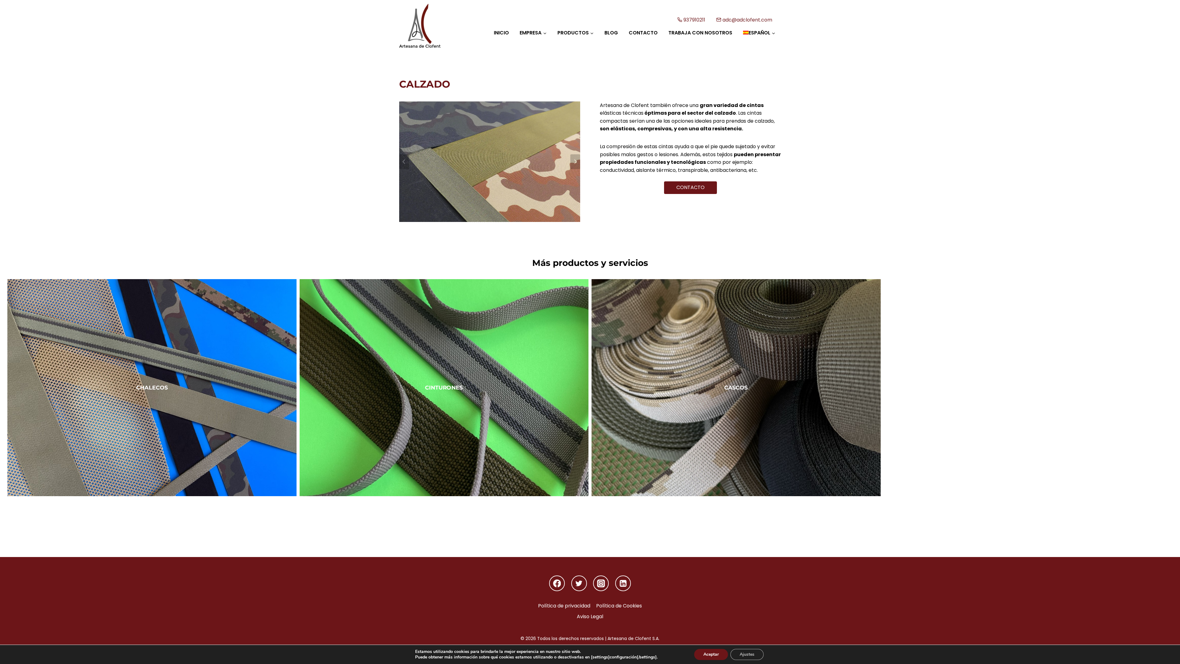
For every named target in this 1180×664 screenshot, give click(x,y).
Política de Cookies (619, 605)
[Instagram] (601, 583)
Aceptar (711, 654)
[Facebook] (557, 583)
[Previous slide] (404, 161)
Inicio (501, 32)
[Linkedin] (623, 583)
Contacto (643, 32)
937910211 (694, 19)
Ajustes (747, 654)
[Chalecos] (152, 387)
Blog (611, 32)
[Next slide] (575, 161)
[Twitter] (579, 583)
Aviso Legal (590, 616)
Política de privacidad (564, 605)
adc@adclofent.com (747, 19)
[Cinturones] (444, 387)
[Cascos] (736, 387)
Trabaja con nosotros (700, 32)
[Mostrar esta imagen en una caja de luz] (489, 161)
